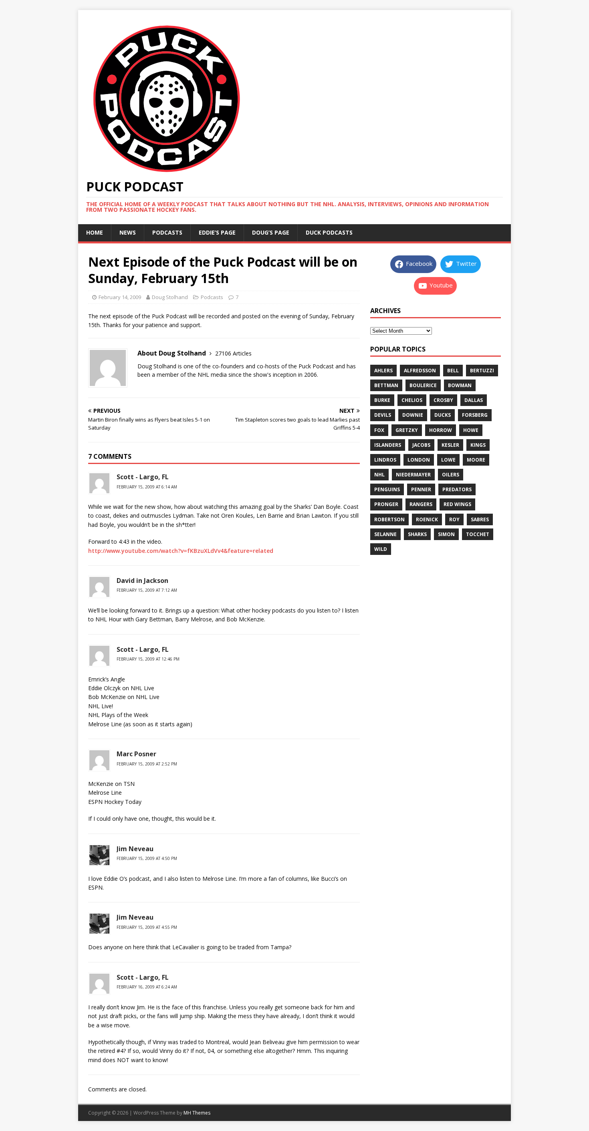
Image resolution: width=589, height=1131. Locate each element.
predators (457, 489)
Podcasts (167, 232)
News (127, 232)
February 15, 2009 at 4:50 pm (147, 858)
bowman (460, 385)
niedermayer (413, 474)
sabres (480, 519)
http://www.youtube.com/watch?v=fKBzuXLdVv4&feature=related (180, 550)
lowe (448, 459)
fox (379, 430)
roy (454, 519)
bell (453, 370)
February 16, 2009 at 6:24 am (147, 987)
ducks (442, 415)
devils (382, 415)
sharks (417, 534)
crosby (443, 400)
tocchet (477, 534)
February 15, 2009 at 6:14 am (147, 487)
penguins (387, 489)
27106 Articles (233, 353)
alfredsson (420, 370)
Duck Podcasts (329, 232)
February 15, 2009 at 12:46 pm (148, 659)
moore (476, 459)
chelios (411, 400)
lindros (385, 459)
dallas (473, 400)
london (418, 459)
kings (478, 445)
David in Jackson (142, 580)
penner (421, 489)
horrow (440, 430)
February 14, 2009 (120, 297)
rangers (420, 504)
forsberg (475, 415)
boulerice (423, 385)
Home (94, 232)
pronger (386, 504)
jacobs (421, 445)
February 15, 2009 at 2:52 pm (147, 764)
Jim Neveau (135, 848)
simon (446, 534)
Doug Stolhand (170, 297)
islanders (387, 445)
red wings (457, 504)
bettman (386, 385)
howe (470, 430)
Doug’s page (270, 232)
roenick (427, 519)
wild (380, 549)
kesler (450, 445)
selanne (385, 534)
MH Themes (197, 1112)
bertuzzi (482, 370)
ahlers (383, 370)
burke (382, 400)
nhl (379, 474)
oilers (450, 474)
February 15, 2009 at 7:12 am (147, 590)
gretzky (406, 430)
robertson (389, 519)
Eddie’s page (217, 232)
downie (412, 415)
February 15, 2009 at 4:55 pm (147, 927)
